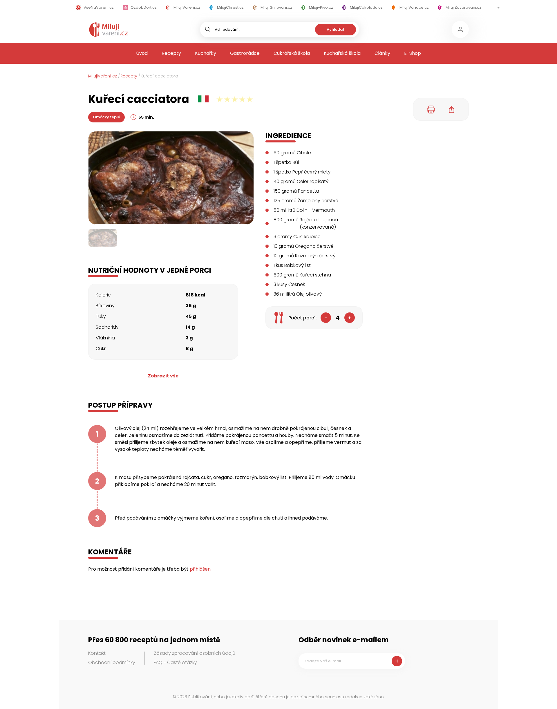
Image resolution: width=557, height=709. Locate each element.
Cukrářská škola (292, 53)
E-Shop (412, 53)
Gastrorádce (245, 53)
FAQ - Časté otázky (175, 662)
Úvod (142, 53)
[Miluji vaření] (108, 29)
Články (382, 53)
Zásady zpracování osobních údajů (194, 653)
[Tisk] (431, 109)
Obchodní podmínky (111, 662)
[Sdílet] (451, 109)
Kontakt (97, 653)
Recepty (171, 53)
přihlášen (200, 569)
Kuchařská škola (342, 53)
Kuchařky (205, 53)
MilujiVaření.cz (102, 76)
